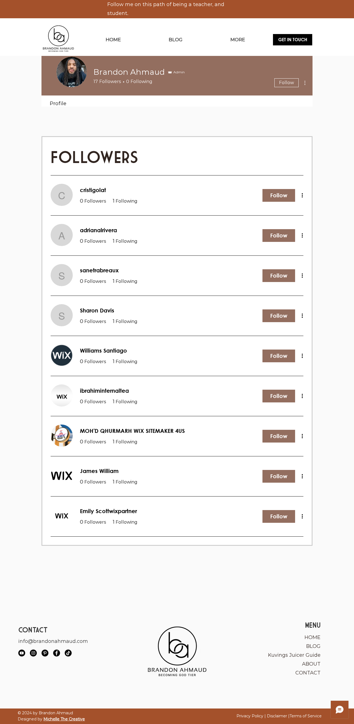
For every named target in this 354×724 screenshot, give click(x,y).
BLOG (313, 646)
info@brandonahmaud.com (53, 641)
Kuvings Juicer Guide (295, 655)
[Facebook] (56, 653)
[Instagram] (33, 653)
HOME (312, 637)
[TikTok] (68, 653)
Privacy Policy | (251, 715)
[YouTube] (21, 653)
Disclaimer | (278, 715)
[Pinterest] (44, 653)
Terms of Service (306, 715)
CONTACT (308, 673)
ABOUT (311, 664)
